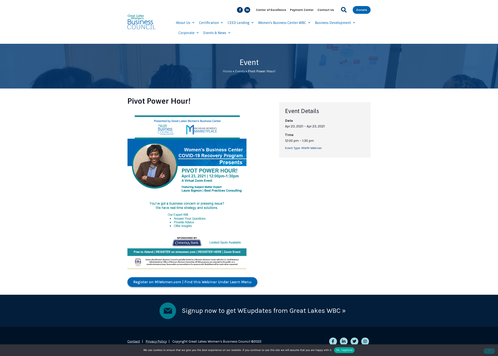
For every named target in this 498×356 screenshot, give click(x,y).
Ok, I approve (344, 350)
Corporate (186, 33)
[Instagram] (365, 341)
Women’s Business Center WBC (282, 23)
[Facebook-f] (240, 10)
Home (227, 71)
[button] (344, 10)
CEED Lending (238, 23)
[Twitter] (354, 341)
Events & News (214, 33)
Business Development (333, 23)
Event (249, 62)
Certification (209, 23)
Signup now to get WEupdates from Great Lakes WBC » (264, 311)
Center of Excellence (271, 10)
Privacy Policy (156, 341)
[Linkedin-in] (247, 10)
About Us (183, 23)
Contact (133, 341)
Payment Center (302, 10)
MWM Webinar (311, 148)
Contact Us (325, 10)
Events (240, 71)
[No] (489, 351)
